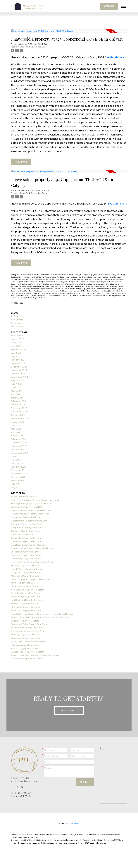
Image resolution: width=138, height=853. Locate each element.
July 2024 (16, 384)
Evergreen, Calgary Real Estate (104, 282)
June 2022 (16, 456)
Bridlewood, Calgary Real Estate (113, 275)
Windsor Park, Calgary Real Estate (93, 295)
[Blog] (23, 787)
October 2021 (18, 477)
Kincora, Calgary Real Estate (64, 284)
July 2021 (15, 484)
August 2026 (17, 339)
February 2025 (18, 359)
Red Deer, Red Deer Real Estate (64, 289)
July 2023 (16, 425)
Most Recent (17, 335)
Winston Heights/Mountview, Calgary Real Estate (35, 655)
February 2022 (18, 466)
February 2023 (18, 439)
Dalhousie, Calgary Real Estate (26, 541)
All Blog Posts (17, 316)
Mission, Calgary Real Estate (88, 286)
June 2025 (16, 352)
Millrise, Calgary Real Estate (68, 286)
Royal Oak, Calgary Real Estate (26, 610)
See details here (114, 57)
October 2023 (18, 415)
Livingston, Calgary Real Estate (108, 284)
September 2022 (19, 453)
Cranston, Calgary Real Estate (59, 279)
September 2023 (19, 418)
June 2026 (16, 342)
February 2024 (18, 401)
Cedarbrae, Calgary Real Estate (76, 277)
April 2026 (16, 346)
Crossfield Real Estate (77, 279)
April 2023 (16, 432)
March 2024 (17, 397)
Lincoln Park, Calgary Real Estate (86, 284)
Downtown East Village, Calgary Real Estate (57, 282)
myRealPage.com (74, 823)
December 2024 (19, 366)
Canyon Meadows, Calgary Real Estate (52, 277)
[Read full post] (69, 32)
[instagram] (18, 787)
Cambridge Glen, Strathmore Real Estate (24, 277)
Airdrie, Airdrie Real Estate (30, 275)
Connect (109, 6)
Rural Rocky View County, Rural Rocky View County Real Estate (46, 291)
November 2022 (19, 446)
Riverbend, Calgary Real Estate (106, 289)
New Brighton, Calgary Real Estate (110, 286)
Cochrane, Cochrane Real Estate (27, 524)
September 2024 (19, 377)
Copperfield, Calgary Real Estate (33, 47)
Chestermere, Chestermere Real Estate (100, 277)
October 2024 (18, 373)
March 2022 (17, 463)
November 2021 (18, 473)
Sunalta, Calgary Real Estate (99, 293)
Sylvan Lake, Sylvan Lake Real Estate (28, 295)
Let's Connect (69, 710)
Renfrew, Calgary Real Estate (85, 289)
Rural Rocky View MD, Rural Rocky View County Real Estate (88, 291)
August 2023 (17, 422)
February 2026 (18, 349)
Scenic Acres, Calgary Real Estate (53, 293)
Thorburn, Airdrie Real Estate (52, 295)
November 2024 (19, 370)
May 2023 (16, 428)
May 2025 (16, 356)
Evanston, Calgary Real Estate (83, 282)
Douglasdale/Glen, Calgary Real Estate (29, 282)
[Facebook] (13, 787)
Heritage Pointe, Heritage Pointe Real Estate (39, 284)
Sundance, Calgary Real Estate (26, 638)
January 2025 (18, 363)
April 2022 (16, 460)
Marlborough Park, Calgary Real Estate (46, 286)
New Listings (17, 319)
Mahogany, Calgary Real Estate (21, 286)
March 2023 (17, 435)
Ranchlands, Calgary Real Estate (42, 289)
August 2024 (17, 380)
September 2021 (19, 480)
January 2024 (18, 404)
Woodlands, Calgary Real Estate (35, 298)
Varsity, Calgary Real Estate (72, 295)
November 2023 (19, 411)
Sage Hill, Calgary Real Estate (25, 620)
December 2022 (19, 442)
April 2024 (16, 394)
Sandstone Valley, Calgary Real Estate (29, 293)
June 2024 (16, 387)
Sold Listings (17, 326)
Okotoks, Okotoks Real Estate (20, 289)
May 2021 (15, 487)
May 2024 (16, 390)
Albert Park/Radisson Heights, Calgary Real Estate (57, 275)
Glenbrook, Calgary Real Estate (26, 558)
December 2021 (18, 470)
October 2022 (18, 449)
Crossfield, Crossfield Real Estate (96, 279)
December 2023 (19, 408)
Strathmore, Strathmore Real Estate (77, 293)
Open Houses (17, 323)
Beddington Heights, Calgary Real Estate (88, 275)
